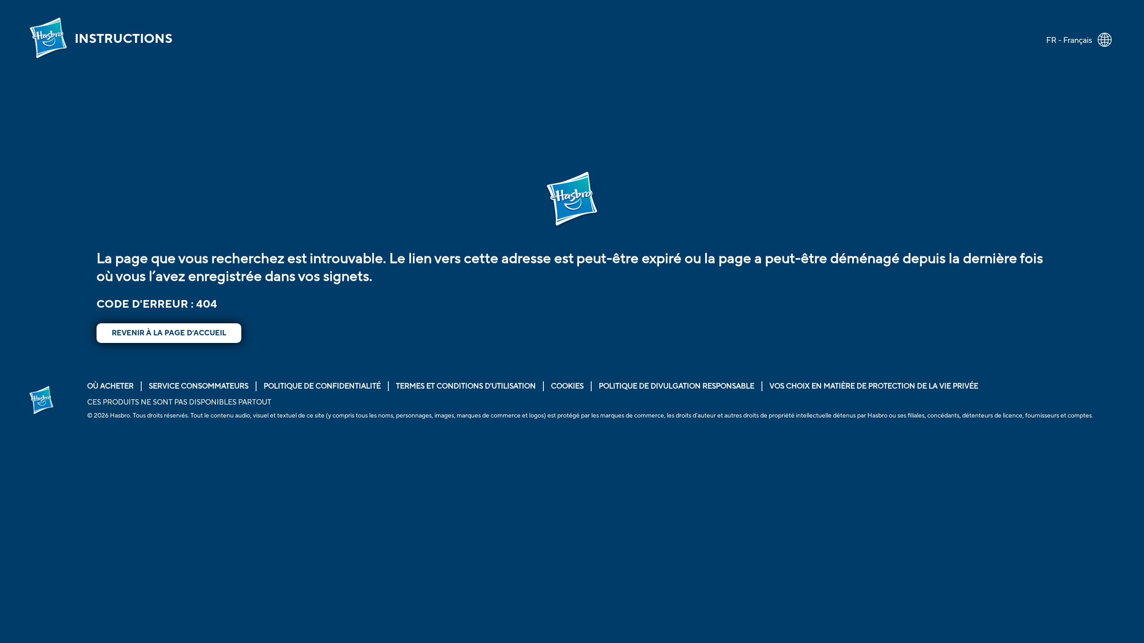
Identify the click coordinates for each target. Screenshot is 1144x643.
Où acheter (110, 386)
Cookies (567, 386)
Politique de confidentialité (322, 386)
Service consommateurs (198, 386)
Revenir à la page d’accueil (169, 333)
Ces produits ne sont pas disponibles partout (179, 402)
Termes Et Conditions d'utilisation (466, 386)
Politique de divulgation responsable (676, 386)
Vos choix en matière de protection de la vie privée (874, 386)
